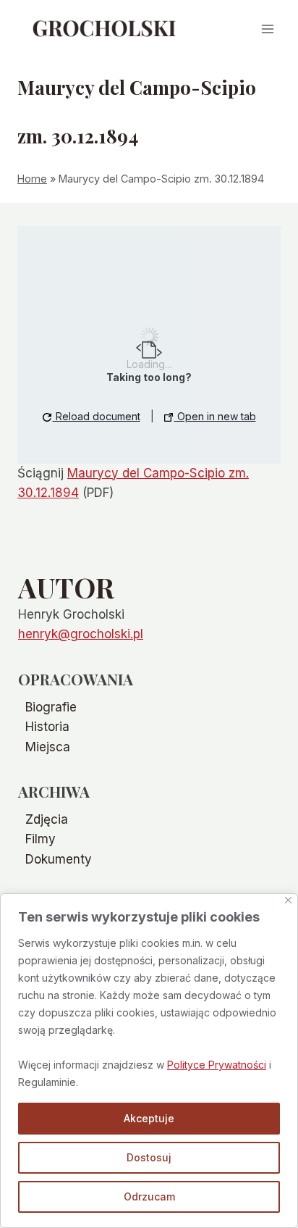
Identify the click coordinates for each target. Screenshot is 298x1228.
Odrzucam (149, 1196)
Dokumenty (58, 859)
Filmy (40, 839)
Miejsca (47, 747)
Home (32, 178)
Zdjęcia (46, 819)
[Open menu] (267, 28)
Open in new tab (215, 416)
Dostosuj (149, 1157)
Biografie (51, 707)
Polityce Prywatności (216, 1064)
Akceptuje (149, 1118)
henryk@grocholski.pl (80, 634)
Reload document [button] (96, 416)
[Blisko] (288, 900)
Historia (47, 726)
